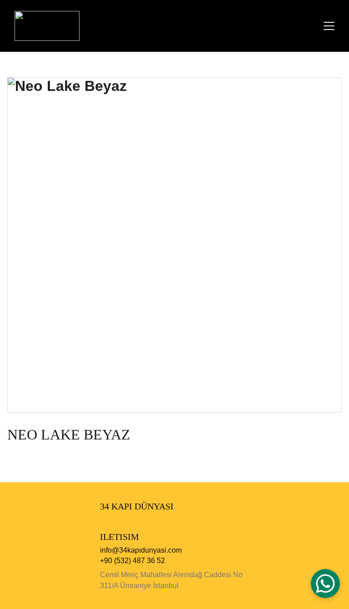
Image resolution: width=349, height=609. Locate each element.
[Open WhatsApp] (325, 583)
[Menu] (329, 26)
